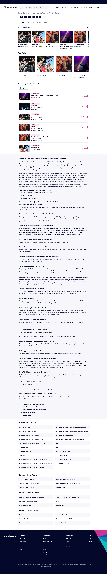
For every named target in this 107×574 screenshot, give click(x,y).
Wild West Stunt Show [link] (62, 515)
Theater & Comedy (86, 7)
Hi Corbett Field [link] (23, 447)
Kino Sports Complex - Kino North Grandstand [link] (33, 459)
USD (97, 7)
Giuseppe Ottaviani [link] (25, 505)
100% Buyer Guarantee (60, 2)
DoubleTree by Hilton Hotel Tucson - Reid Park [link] (32, 443)
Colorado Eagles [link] (60, 487)
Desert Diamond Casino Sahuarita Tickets (34, 409)
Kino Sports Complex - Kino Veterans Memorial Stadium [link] (72, 431)
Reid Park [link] (58, 443)
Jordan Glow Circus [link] (25, 519)
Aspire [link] (21, 515)
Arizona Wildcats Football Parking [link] (29, 483)
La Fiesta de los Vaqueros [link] (26, 479)
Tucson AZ (45, 13)
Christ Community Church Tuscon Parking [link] (31, 439)
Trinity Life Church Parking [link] (63, 459)
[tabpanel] (53, 89)
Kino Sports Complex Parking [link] (64, 435)
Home (20, 13)
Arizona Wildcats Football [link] (26, 487)
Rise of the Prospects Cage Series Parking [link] (68, 483)
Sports (70, 7)
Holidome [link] (22, 455)
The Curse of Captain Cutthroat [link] (65, 519)
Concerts (76, 7)
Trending (63, 7)
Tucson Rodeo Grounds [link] (62, 463)
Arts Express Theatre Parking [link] (27, 431)
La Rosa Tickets (27, 415)
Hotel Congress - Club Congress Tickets (34, 404)
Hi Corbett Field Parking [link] (26, 451)
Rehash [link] (58, 501)
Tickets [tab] (22, 22)
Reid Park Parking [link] (61, 447)
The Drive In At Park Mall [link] (63, 451)
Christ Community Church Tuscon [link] (29, 435)
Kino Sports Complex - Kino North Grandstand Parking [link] (35, 463)
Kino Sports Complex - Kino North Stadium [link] (31, 467)
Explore (56, 7)
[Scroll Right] (87, 27)
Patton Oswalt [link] (23, 523)
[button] (23, 88)
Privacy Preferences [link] (46, 566)
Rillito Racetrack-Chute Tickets (31, 407)
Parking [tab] (31, 22)
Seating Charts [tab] (42, 22)
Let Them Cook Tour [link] (61, 523)
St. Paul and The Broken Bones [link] (28, 501)
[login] (101, 7)
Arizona (39, 13)
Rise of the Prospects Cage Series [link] (65, 479)
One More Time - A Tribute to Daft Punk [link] (67, 497)
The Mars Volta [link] (60, 505)
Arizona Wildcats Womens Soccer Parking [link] (31, 497)
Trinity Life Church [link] (61, 455)
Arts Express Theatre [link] (25, 427)
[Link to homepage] (11, 7)
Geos (24, 13)
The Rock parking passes (38, 242)
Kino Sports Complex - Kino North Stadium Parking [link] (71, 427)
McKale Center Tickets (29, 412)
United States (31, 13)
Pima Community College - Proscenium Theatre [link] (70, 439)
